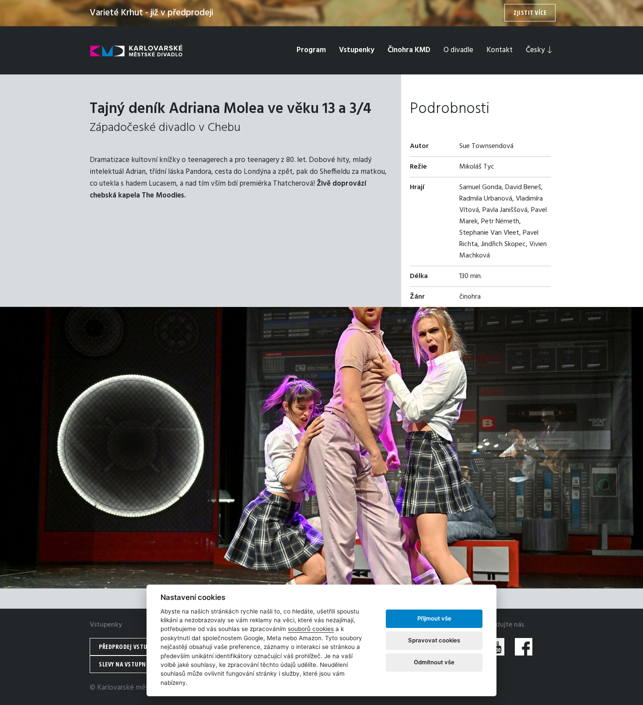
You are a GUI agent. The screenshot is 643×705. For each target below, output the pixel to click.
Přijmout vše (434, 618)
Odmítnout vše (434, 662)
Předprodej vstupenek (131, 646)
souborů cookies (311, 628)
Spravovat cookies (434, 640)
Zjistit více (530, 12)
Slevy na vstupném (126, 664)
